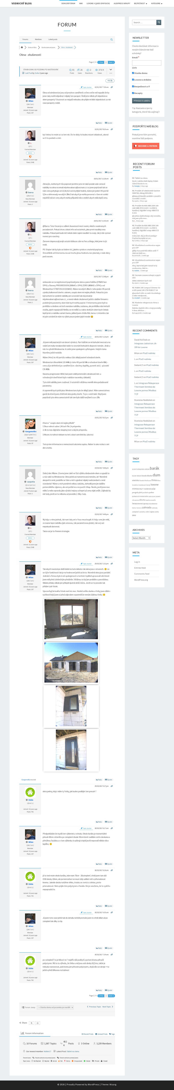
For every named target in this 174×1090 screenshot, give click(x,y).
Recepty (138, 93)
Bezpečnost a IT (142, 86)
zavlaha (142, 512)
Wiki (81, 3)
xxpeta (136, 201)
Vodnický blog (22, 3)
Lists (134, 67)
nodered (147, 489)
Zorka (37, 73)
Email (135, 57)
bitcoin (139, 476)
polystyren (152, 496)
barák (154, 468)
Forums (25, 39)
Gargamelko (30, 431)
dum (156, 475)
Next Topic (107, 1006)
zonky (157, 512)
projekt (158, 496)
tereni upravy (143, 503)
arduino (147, 469)
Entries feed (140, 567)
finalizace (148, 480)
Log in (137, 561)
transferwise (153, 504)
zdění (147, 512)
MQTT (141, 489)
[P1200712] (71, 725)
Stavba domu (140, 73)
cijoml (136, 283)
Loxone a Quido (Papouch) (98, 3)
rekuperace (135, 500)
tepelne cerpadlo (151, 500)
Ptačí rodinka (149, 353)
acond (134, 469)
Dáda (31, 800)
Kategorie (155, 3)
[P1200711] (71, 769)
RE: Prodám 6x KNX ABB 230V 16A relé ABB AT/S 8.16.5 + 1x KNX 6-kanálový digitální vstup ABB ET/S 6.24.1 (145, 209)
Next (110, 62)
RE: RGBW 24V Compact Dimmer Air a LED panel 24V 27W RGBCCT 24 (146, 288)
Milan (31, 101)
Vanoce (139, 508)
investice (135, 485)
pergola (135, 492)
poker (151, 492)
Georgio (137, 186)
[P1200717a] (71, 638)
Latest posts (53, 39)
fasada (142, 480)
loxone (155, 484)
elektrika (135, 480)
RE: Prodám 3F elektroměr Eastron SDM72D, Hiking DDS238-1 (146, 191)
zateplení (135, 512)
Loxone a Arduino (142, 79)
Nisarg (113, 1084)
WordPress (93, 1084)
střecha (142, 500)
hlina (158, 480)
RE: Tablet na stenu (139, 178)
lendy (148, 485)
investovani (142, 485)
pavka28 (137, 255)
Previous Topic (94, 1006)
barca (30, 192)
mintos (135, 488)
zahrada (146, 507)
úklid (134, 515)
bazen (134, 476)
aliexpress (140, 469)
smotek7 (137, 298)
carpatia (31, 481)
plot (140, 492)
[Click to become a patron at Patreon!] (145, 145)
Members (38, 39)
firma (154, 480)
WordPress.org (141, 579)
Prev (101, 62)
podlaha (145, 492)
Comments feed (141, 573)
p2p (153, 488)
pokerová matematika (140, 496)
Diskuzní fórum (68, 3)
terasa (135, 503)
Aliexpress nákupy (122, 3)
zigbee (152, 512)
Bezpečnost (139, 3)
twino (134, 508)
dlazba (149, 476)
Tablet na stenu (73, 1051)
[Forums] (22, 47)
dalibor (136, 271)
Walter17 (47, 1051)
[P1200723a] (71, 682)
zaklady (154, 508)
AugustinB (138, 313)
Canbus (137, 241)
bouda (144, 476)
